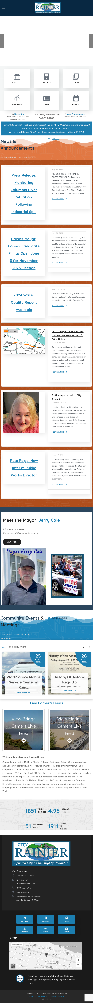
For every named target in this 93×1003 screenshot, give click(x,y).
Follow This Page (57, 996)
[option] (23, 673)
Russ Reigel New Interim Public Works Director (24, 467)
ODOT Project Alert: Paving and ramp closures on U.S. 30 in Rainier (68, 335)
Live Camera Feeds (46, 703)
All (3, 647)
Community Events (17, 647)
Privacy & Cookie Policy (38, 996)
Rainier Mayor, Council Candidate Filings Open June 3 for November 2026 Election (24, 253)
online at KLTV (74, 132)
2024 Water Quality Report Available (24, 302)
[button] (53, 139)
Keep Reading (58, 199)
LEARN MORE (27, 48)
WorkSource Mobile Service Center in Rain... (23, 682)
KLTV (56, 124)
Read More (22, 692)
